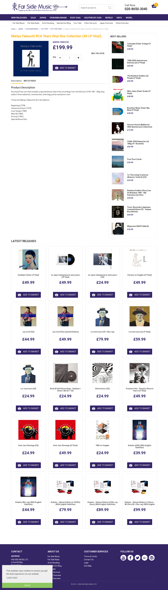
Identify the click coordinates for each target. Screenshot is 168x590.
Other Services (90, 23)
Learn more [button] (12, 577)
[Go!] (109, 7)
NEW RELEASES (19, 18)
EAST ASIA (75, 18)
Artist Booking (48, 23)
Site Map (87, 566)
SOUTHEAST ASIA (93, 18)
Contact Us (89, 560)
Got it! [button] (27, 585)
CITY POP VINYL (56, 29)
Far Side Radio (33, 23)
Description (16, 81)
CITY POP (44, 29)
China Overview (122, 23)
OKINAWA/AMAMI (58, 18)
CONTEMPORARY (31, 29)
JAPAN (43, 18)
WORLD (109, 18)
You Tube (78, 23)
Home (13, 29)
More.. (129, 18)
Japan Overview (106, 23)
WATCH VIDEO (30, 81)
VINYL (119, 18)
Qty (54, 57)
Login (86, 563)
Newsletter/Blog (64, 23)
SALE (33, 18)
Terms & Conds (90, 556)
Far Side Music (19, 23)
